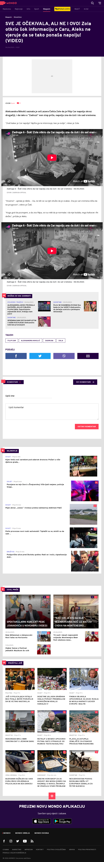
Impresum (29, 850)
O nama (6, 850)
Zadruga (49, 341)
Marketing (16, 850)
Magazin (8, 17)
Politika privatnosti (87, 850)
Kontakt (40, 850)
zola (60, 341)
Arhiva (72, 850)
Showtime (18, 17)
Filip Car (12, 341)
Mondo (7, 833)
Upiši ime (9, 396)
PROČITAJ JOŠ (15, 663)
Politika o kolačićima (56, 850)
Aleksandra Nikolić (30, 341)
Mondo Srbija (22, 833)
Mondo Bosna (42, 833)
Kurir (13, 103)
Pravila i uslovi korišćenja (14, 853)
